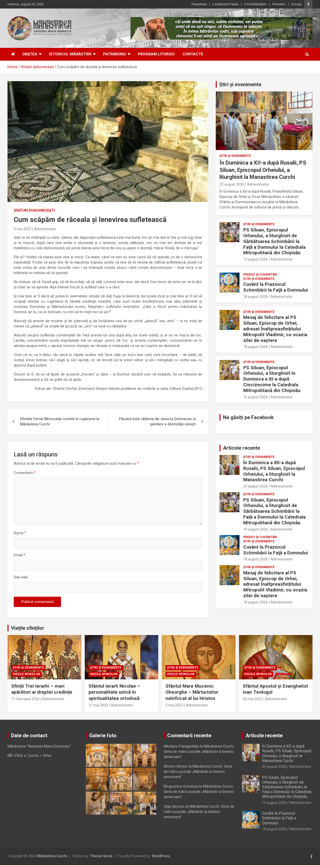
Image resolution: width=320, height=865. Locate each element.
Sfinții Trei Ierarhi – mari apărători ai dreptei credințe (41, 689)
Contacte (192, 54)
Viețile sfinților (27, 628)
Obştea (29, 54)
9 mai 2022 (22, 229)
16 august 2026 (255, 397)
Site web (21, 577)
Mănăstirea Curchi (52, 856)
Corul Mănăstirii (255, 4)
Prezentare (199, 4)
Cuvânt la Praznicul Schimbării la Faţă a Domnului (275, 287)
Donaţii (296, 4)
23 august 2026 (232, 184)
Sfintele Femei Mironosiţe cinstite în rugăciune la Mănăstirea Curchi (59, 421)
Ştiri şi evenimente (235, 156)
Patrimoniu (114, 54)
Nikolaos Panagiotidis (181, 746)
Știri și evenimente (240, 84)
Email (19, 555)
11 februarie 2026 (25, 699)
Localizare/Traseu (225, 4)
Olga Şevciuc (174, 806)
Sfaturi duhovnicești (34, 210)
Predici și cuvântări (260, 274)
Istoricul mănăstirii (70, 54)
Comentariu (25, 472)
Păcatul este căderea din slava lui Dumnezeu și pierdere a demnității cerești (157, 421)
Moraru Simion (176, 766)
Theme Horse (101, 856)
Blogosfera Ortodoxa (181, 786)
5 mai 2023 (174, 705)
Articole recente (241, 448)
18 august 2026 (255, 297)
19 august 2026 (255, 259)
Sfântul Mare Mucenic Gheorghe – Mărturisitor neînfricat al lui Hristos (192, 692)
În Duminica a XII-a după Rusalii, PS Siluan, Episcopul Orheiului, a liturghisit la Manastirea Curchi (263, 170)
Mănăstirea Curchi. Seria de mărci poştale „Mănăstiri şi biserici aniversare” (199, 751)
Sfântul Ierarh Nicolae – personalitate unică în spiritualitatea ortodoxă (114, 692)
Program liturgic (156, 54)
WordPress (161, 856)
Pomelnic (279, 4)
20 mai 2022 (252, 699)
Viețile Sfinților (26, 674)
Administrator (45, 229)
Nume (20, 533)
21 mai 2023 (98, 705)
